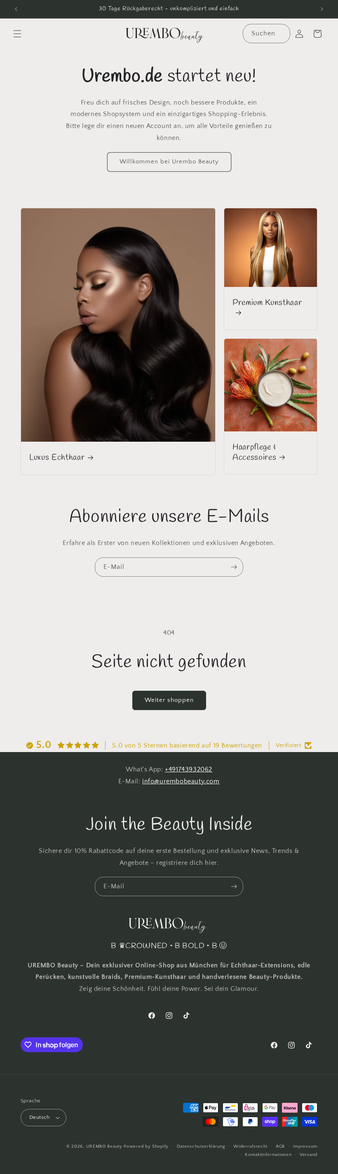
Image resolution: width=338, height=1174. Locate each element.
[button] (17, 34)
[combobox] (266, 33)
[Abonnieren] (234, 567)
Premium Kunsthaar (267, 303)
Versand (308, 1154)
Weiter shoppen (169, 699)
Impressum (305, 1146)
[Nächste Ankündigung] (322, 9)
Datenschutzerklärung (201, 1146)
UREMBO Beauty (104, 1146)
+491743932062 (188, 769)
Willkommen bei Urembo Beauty (169, 161)
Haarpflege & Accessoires (254, 453)
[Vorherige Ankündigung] (16, 9)
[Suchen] (281, 33)
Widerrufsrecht (250, 1146)
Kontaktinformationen (268, 1154)
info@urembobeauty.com (181, 781)
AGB (280, 1146)
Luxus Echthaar (56, 458)
